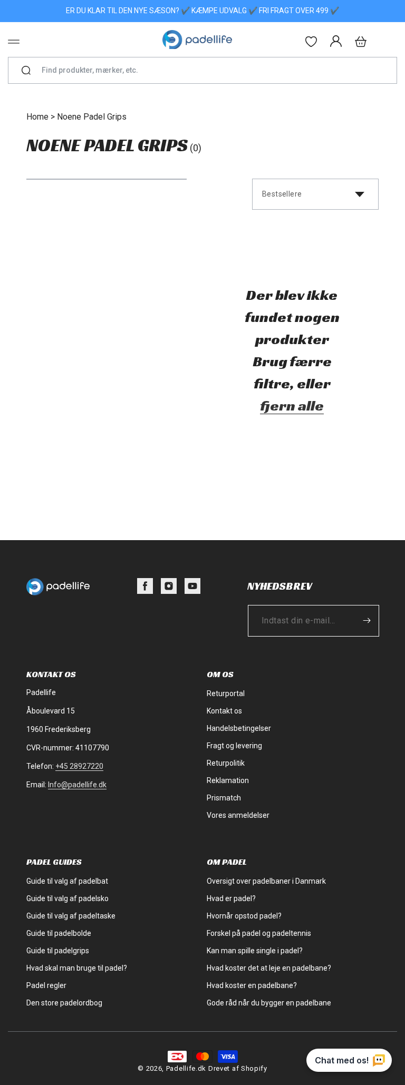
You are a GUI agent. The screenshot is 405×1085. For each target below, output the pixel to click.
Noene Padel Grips (92, 117)
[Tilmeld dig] (366, 620)
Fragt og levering (234, 745)
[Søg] (26, 70)
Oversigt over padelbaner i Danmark (266, 881)
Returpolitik (226, 763)
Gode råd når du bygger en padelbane (269, 1003)
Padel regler (46, 985)
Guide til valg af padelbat (67, 881)
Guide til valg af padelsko (67, 898)
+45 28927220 (79, 766)
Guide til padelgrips (57, 950)
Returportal (226, 693)
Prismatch (224, 798)
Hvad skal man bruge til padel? (76, 968)
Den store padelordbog (64, 1003)
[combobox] (207, 70)
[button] (14, 41)
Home (37, 117)
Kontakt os (224, 711)
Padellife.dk (186, 1068)
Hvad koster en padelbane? (252, 985)
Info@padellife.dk (77, 784)
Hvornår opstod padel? (244, 916)
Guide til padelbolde (58, 933)
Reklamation (228, 780)
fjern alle (292, 405)
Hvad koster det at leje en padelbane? (269, 968)
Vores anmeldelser (238, 815)
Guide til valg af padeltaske (70, 916)
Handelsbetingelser (239, 728)
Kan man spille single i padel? (255, 950)
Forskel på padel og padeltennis (259, 933)
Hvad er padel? (231, 898)
